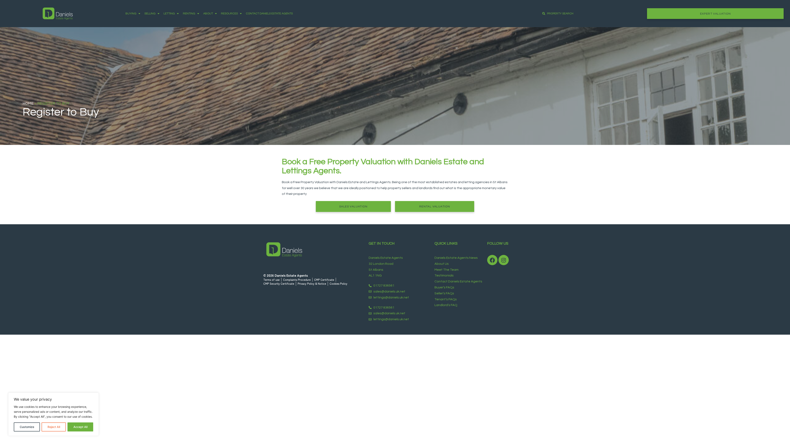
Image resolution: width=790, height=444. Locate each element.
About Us (441, 263)
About (208, 13)
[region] (53, 414)
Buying (130, 13)
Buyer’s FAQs (444, 287)
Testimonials (444, 275)
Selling (150, 13)
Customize (27, 427)
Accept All (80, 427)
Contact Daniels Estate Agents (269, 13)
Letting (169, 13)
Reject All (54, 427)
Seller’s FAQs (444, 293)
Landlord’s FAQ (445, 305)
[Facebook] (492, 260)
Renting (189, 13)
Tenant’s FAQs (445, 299)
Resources (229, 13)
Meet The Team (446, 269)
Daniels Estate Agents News (456, 257)
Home (28, 103)
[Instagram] (503, 260)
